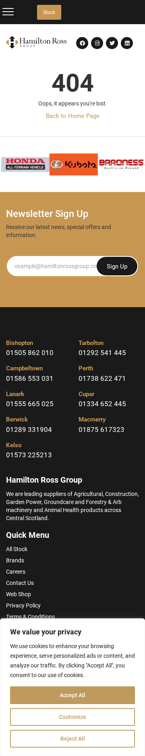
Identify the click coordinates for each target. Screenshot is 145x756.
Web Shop (18, 594)
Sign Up (117, 266)
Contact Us (20, 583)
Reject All (72, 738)
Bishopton (19, 343)
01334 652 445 (102, 403)
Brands (15, 560)
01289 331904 (29, 429)
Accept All (72, 695)
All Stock (16, 549)
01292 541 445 (102, 352)
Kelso (13, 445)
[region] (72, 687)
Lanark (15, 394)
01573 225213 (29, 454)
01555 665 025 (30, 403)
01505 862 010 (30, 352)
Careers (15, 571)
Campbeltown (24, 368)
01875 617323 (101, 429)
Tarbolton (91, 343)
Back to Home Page (72, 116)
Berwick (17, 419)
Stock (49, 12)
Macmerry (92, 419)
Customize (72, 717)
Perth (86, 368)
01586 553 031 (30, 378)
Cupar (86, 394)
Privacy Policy (23, 605)
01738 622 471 (102, 378)
